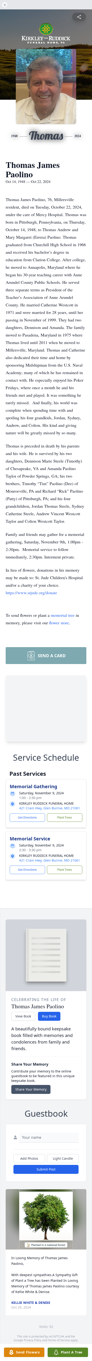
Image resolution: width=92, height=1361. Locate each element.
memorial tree (63, 615)
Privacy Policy (33, 1340)
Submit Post (46, 1169)
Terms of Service (59, 1340)
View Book (23, 1016)
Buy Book (49, 1016)
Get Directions (27, 817)
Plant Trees (64, 817)
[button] (46, 1219)
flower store (59, 622)
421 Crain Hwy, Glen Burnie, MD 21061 (49, 808)
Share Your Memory (30, 1089)
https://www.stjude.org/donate (31, 592)
